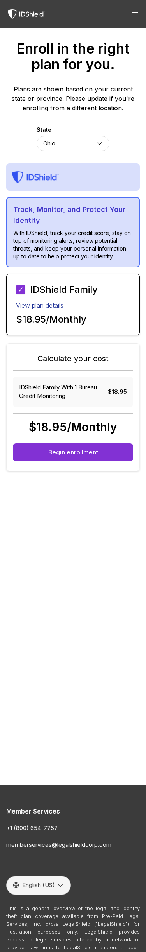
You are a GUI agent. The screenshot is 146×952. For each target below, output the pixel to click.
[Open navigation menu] (135, 14)
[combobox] (73, 143)
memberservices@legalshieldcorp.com (58, 844)
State (44, 129)
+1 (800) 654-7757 (32, 828)
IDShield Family (64, 289)
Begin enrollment (73, 452)
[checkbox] (20, 289)
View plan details (39, 305)
